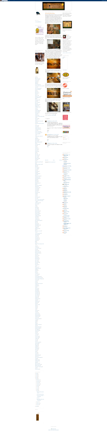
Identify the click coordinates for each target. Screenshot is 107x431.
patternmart (36, 255)
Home (54, 160)
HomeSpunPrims (66, 173)
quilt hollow (36, 290)
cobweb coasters (37, 127)
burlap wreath (37, 111)
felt (35, 163)
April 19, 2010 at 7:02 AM (54, 143)
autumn (36, 87)
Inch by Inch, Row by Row (40, 394)
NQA (35, 241)
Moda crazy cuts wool (38, 230)
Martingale (36, 223)
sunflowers (36, 338)
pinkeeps (36, 269)
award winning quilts (38, 88)
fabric (36, 153)
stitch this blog (37, 330)
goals (36, 184)
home (36, 194)
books (36, 101)
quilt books (36, 288)
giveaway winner (37, 183)
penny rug (36, 260)
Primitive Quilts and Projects (39, 278)
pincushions (36, 267)
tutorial (36, 352)
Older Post (60, 160)
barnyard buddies (37, 89)
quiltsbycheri (65, 206)
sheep (36, 321)
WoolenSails (48, 121)
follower (36, 166)
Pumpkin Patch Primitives (38, 283)
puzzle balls (36, 285)
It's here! (38, 397)
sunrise (36, 339)
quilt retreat (37, 295)
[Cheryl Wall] (65, 69)
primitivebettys (66, 194)
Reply (47, 131)
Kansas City (36, 209)
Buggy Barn (36, 105)
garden (36, 174)
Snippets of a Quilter (38, 324)
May (37, 389)
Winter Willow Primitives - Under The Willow (67, 228)
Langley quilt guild (37, 215)
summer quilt (37, 337)
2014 (36, 373)
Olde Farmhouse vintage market (39, 243)
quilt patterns (37, 292)
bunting (36, 109)
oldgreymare (65, 188)
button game (37, 112)
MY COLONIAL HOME (66, 184)
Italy (35, 205)
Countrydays (65, 161)
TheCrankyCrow (66, 226)
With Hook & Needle (66, 230)
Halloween (36, 186)
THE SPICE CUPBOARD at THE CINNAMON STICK (67, 224)
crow (35, 137)
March (38, 401)
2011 (36, 377)
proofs (36, 282)
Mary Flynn (36, 226)
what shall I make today (38, 366)
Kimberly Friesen (37, 213)
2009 (37, 406)
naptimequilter (37, 234)
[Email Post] (55, 114)
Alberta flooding (37, 78)
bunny (36, 108)
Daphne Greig (37, 139)
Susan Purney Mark (37, 342)
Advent (36, 77)
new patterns (37, 239)
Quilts (36, 303)
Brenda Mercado (37, 104)
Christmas (36, 125)
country (36, 130)
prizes (36, 281)
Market (36, 221)
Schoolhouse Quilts (37, 318)
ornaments (36, 247)
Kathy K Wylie (37, 212)
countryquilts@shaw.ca (38, 21)
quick (35, 287)
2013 (36, 374)
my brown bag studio (38, 233)
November (38, 381)
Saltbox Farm (65, 210)
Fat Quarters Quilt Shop (38, 161)
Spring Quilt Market (37, 326)
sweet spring (37, 343)
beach (36, 90)
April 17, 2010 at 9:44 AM (55, 134)
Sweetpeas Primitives (66, 216)
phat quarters (37, 262)
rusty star (36, 312)
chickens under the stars (38, 121)
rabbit (36, 305)
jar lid (36, 206)
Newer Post (46, 160)
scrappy (36, 319)
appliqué (36, 83)
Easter (36, 145)
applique (36, 82)
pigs (35, 265)
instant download (37, 202)
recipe (36, 308)
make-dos (36, 218)
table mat (36, 344)
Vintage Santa (37, 359)
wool (35, 367)
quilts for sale (37, 304)
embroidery (36, 149)
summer (36, 335)
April (37, 390)
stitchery (36, 331)
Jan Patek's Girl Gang (66, 175)
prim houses (37, 274)
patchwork (36, 250)
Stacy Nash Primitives (66, 215)
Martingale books (37, 225)
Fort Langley (36, 167)
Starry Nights (37, 329)
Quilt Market (36, 291)
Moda (36, 229)
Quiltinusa (65, 204)
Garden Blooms (37, 177)
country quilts (37, 133)
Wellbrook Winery (37, 365)
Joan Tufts (36, 208)
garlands (36, 179)
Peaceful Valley (37, 258)
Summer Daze (37, 336)
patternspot (36, 257)
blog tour (36, 95)
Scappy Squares (37, 316)
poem (36, 271)
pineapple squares (37, 268)
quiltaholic (36, 297)
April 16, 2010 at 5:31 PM (54, 121)
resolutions (36, 310)
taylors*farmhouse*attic (67, 218)
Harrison (36, 191)
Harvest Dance (37, 192)
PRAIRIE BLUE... (65, 190)
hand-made (36, 188)
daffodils (36, 138)
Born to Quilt (37, 102)
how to (36, 198)
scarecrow (36, 317)
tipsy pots (36, 349)
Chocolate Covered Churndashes (39, 123)
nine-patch (36, 240)
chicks (36, 122)
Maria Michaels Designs (38, 220)
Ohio (35, 242)
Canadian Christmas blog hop (39, 116)
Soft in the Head (66, 213)
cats (35, 117)
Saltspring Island (37, 315)
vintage (36, 358)
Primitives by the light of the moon (67, 196)
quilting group (37, 301)
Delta (35, 143)
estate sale (36, 151)
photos (36, 263)
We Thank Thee (37, 360)
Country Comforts (37, 131)
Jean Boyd (36, 207)
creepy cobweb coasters (38, 136)
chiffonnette (48, 143)
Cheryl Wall (36, 118)
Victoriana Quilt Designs (38, 357)
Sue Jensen (36, 333)
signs (36, 322)
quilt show (36, 296)
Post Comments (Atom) (52, 162)
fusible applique (37, 173)
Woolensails (65, 232)
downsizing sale (37, 144)
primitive (36, 275)
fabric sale (36, 157)
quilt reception (37, 294)
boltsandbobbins (37, 97)
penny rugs (36, 261)
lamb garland (37, 214)
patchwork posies (37, 251)
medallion (36, 227)
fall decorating (37, 158)
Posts (64, 137)
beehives (36, 91)
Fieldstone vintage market (38, 164)
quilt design (36, 289)
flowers (36, 165)
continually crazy (66, 159)
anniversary (36, 80)
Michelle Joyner (37, 228)
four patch (49, 115)
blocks (36, 94)
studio (36, 332)
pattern (36, 254)
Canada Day (36, 115)
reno (35, 309)
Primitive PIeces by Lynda (38, 277)
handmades (36, 190)
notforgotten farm (66, 186)
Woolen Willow (37, 369)
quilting (36, 299)
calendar (36, 114)
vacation (36, 353)
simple (36, 323)
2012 (36, 376)
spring (36, 325)
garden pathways (37, 178)
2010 (36, 378)
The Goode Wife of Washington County (66, 221)
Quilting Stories (66, 202)
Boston (36, 103)
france (36, 170)
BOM (35, 98)
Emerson (36, 150)
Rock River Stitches (66, 208)
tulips (36, 351)
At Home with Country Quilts (39, 85)
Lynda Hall (36, 216)
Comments (65, 139)
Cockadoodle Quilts (37, 129)
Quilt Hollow (65, 200)
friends (36, 172)
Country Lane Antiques (38, 132)
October (38, 382)
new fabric (36, 236)
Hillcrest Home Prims (66, 171)
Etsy (35, 152)
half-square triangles (38, 185)
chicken (36, 119)
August (38, 385)
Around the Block (37, 84)
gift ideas (36, 180)
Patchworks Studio (37, 253)
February (38, 403)
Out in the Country (37, 248)
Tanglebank (36, 345)
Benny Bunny (36, 92)
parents (36, 249)
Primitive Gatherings (38, 276)
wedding (36, 362)
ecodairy (36, 147)
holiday (36, 193)
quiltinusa (36, 302)
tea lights (36, 346)
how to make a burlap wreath (39, 199)
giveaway (36, 181)
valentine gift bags (37, 355)
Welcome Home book (38, 364)
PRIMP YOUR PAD (66, 198)
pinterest (36, 270)
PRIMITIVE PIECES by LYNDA (67, 192)
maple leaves (36, 219)
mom (35, 232)
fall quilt (36, 159)
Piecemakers (36, 264)
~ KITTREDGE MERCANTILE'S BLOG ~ (67, 180)
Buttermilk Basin (66, 157)
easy (35, 146)
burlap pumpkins (37, 110)
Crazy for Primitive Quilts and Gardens (67, 164)
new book (36, 235)
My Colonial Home (49, 134)
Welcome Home (37, 363)
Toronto (36, 350)
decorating (36, 140)
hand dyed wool (37, 187)
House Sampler (37, 197)
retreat (36, 311)
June (37, 388)
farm (35, 160)
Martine (36, 222)
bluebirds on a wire (37, 96)
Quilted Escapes (37, 298)
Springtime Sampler (37, 328)
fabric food (36, 156)
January (38, 404)
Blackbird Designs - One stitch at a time (67, 155)
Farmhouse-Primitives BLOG (67, 169)
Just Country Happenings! (67, 177)
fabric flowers (37, 154)
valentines (36, 356)
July (37, 386)
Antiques (36, 81)
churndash (36, 126)
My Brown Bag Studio (66, 182)
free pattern (36, 171)
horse (36, 195)
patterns (36, 256)
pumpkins (36, 284)
